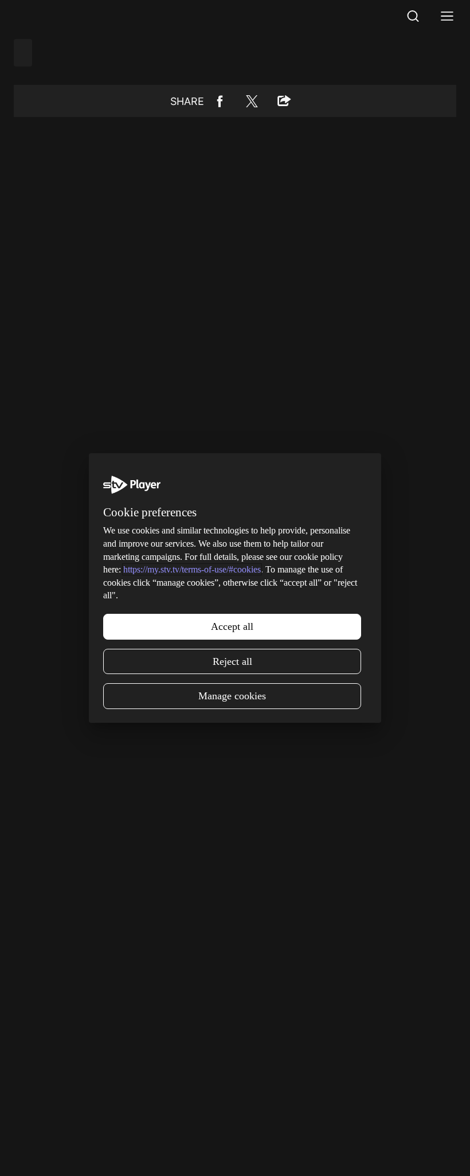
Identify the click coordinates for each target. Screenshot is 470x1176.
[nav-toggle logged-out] (447, 16)
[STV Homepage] (41, 16)
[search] (412, 16)
